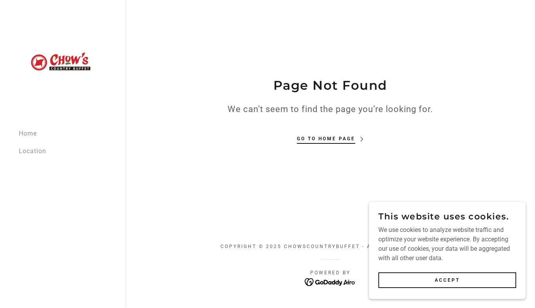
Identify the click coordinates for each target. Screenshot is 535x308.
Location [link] (32, 151)
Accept (447, 280)
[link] (63, 61)
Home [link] (28, 133)
